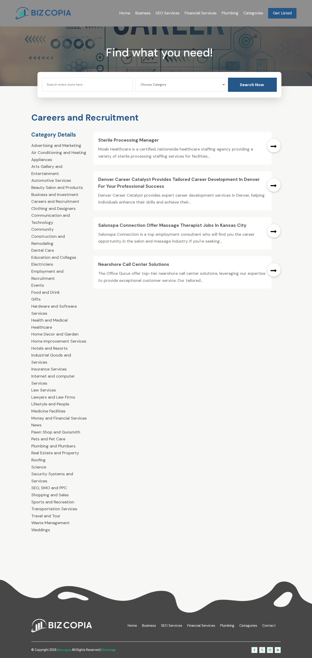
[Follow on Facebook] (254, 650)
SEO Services (168, 13)
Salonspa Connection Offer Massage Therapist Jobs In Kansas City (172, 225)
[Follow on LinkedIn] (278, 650)
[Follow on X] (262, 650)
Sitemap (109, 650)
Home (124, 13)
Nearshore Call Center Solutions (133, 264)
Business (143, 13)
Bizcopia (64, 650)
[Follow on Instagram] (270, 650)
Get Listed (282, 13)
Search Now (252, 84)
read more (274, 146)
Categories (253, 13)
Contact (269, 626)
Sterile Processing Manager (128, 140)
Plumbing (230, 13)
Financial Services (201, 13)
